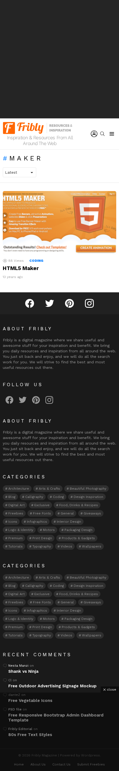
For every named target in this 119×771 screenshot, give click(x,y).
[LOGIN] (94, 133)
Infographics (37, 522)
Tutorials (15, 546)
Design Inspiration (88, 497)
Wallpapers (91, 546)
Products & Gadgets (78, 538)
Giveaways (92, 513)
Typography (41, 546)
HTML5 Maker (21, 268)
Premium (15, 538)
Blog (11, 497)
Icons (12, 522)
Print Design (42, 538)
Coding (36, 261)
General (67, 513)
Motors (49, 530)
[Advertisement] (59, 59)
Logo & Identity (20, 530)
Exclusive (42, 505)
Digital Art (16, 505)
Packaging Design (78, 530)
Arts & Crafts (49, 489)
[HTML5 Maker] (59, 223)
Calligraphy (34, 497)
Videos (66, 546)
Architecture (18, 489)
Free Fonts (42, 513)
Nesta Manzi (18, 666)
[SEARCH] (102, 133)
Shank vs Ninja (23, 671)
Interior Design (69, 522)
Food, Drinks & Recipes (78, 505)
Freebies (15, 513)
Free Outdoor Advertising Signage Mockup (52, 685)
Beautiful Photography (88, 489)
